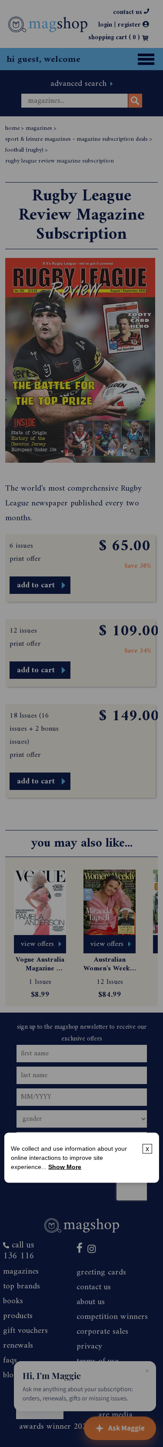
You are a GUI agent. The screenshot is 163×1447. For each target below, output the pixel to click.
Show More (64, 1166)
